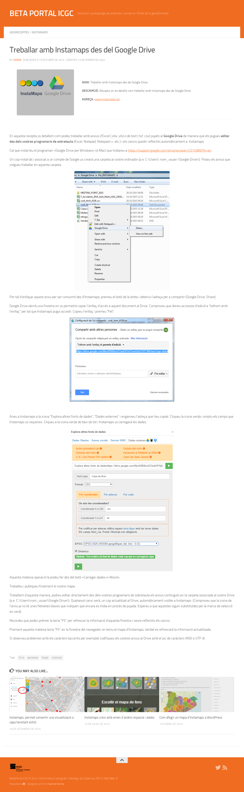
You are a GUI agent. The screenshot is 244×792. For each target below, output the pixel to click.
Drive (21, 657)
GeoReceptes (19, 32)
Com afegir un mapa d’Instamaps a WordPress (190, 717)
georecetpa (33, 657)
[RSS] (225, 767)
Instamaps (40, 32)
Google (45, 657)
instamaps (57, 657)
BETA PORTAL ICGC (41, 13)
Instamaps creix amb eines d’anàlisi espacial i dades (119, 717)
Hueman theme (55, 783)
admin (17, 60)
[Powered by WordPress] (24, 784)
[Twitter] (218, 767)
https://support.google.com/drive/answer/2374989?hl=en (169, 150)
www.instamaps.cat (107, 99)
